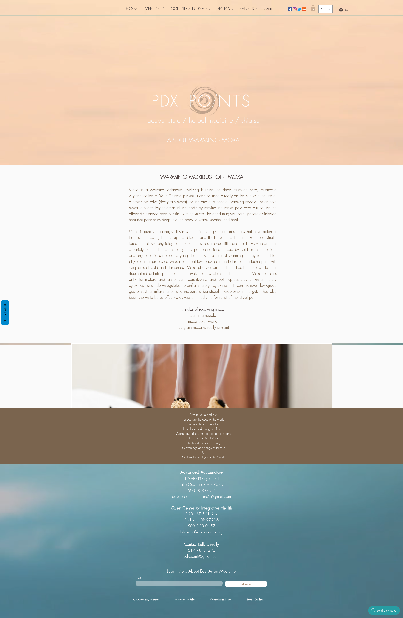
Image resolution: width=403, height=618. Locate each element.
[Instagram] (295, 9)
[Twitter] (299, 9)
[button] (313, 8)
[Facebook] (290, 9)
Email (139, 578)
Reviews (5, 312)
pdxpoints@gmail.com (201, 556)
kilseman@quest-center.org (201, 532)
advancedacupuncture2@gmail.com (201, 496)
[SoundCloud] (304, 9)
